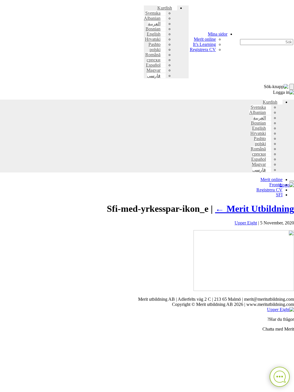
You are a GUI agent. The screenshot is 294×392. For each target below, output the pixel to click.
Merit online (205, 39)
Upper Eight (246, 222)
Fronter (276, 184)
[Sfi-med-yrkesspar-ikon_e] (244, 289)
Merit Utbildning (254, 208)
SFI (279, 194)
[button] (167, 7)
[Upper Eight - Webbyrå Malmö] (280, 309)
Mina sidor (217, 34)
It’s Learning (204, 44)
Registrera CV (203, 49)
